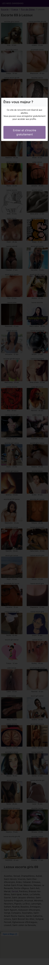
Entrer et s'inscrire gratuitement (24, 132)
